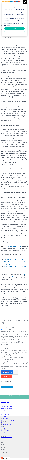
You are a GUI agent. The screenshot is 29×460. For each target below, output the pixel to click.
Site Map (3, 410)
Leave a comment (7, 387)
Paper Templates (5, 414)
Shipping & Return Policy (6, 406)
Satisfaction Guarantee (6, 408)
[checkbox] (7, 329)
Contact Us (3, 400)
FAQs (2, 412)
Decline (14, 32)
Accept (14, 28)
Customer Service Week (14, 246)
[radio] (4, 329)
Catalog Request (5, 402)
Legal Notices (3, 455)
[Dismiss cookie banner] (24, 5)
